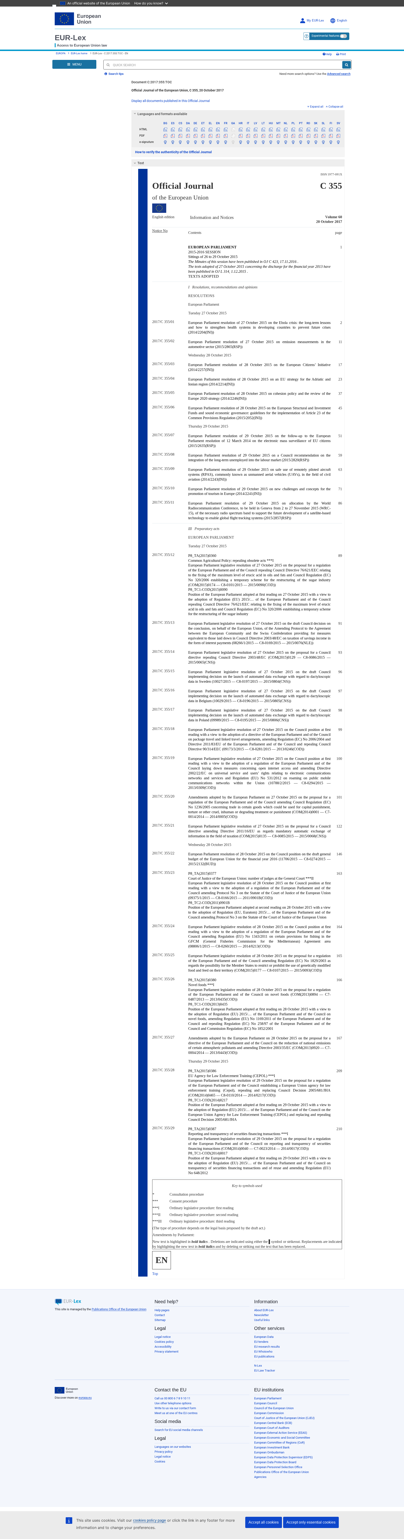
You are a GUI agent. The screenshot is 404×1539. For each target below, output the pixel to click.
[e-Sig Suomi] (331, 142)
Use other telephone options (173, 1403)
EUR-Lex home (79, 53)
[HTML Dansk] (187, 129)
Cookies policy (164, 1341)
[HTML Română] (308, 129)
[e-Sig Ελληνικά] (210, 142)
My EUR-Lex (315, 20)
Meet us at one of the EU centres (176, 1413)
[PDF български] (165, 136)
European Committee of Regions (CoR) (279, 1442)
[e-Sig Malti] (278, 142)
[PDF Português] (300, 136)
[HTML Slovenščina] (323, 129)
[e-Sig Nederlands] (285, 142)
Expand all (316, 106)
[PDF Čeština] (180, 136)
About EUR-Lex (264, 1310)
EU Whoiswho (263, 1351)
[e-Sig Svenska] (338, 142)
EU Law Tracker (264, 1370)
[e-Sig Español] (173, 142)
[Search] (346, 65)
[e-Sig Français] (225, 142)
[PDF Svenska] (338, 136)
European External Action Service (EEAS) (280, 1432)
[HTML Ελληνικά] (210, 129)
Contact (160, 1315)
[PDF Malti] (278, 136)
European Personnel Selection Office (278, 1467)
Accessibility (163, 1346)
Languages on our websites (173, 1446)
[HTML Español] (173, 129)
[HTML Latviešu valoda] (255, 129)
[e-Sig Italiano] (248, 142)
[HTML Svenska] (338, 129)
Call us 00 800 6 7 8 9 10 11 (172, 1398)
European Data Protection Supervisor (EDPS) (283, 1457)
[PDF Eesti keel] (202, 136)
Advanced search (338, 74)
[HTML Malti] (278, 129)
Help (329, 54)
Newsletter (261, 1315)
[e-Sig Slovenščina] (323, 142)
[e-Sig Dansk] (187, 142)
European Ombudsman (269, 1452)
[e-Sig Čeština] (180, 142)
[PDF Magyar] (270, 136)
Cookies (160, 1461)
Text (140, 163)
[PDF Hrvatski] (240, 136)
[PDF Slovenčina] (315, 136)
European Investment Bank (272, 1447)
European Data (264, 1337)
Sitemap (160, 1320)
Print (342, 54)
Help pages (162, 1310)
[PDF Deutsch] (195, 136)
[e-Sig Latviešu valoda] (255, 142)
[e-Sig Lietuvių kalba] (263, 142)
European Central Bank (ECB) (273, 1423)
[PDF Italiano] (248, 136)
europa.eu (85, 1397)
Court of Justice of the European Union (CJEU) (284, 1418)
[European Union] (66, 1390)
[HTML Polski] (293, 129)
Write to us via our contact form (175, 1408)
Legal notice (163, 1337)
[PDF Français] (225, 136)
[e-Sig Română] (308, 142)
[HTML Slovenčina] (315, 129)
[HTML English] (218, 129)
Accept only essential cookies (310, 1522)
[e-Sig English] (218, 142)
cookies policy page (149, 1520)
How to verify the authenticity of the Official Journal (173, 152)
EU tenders (261, 1341)
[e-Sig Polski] (293, 142)
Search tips (116, 74)
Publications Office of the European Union (119, 1309)
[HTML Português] (300, 129)
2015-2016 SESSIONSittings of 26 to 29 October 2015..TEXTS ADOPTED (259, 261)
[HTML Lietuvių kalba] (263, 129)
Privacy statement (166, 1351)
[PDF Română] (308, 136)
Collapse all (335, 106)
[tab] (238, 113)
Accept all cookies (264, 1522)
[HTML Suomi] (331, 129)
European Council (265, 1403)
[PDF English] (218, 136)
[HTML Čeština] (180, 129)
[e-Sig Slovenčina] (315, 142)
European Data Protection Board (275, 1462)
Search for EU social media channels (179, 1430)
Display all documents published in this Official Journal (170, 101)
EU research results (267, 1346)
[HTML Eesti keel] (202, 129)
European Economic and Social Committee (282, 1437)
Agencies (260, 1477)
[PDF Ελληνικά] (210, 136)
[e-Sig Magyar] (270, 142)
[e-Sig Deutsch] (195, 142)
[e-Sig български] (165, 142)
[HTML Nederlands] (285, 129)
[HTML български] (165, 129)
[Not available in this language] (233, 129)
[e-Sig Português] (300, 142)
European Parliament (267, 1398)
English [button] (342, 20)
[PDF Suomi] (331, 136)
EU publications (264, 1356)
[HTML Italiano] (248, 129)
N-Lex (258, 1365)
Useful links (262, 1320)
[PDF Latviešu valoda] (255, 136)
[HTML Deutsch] (195, 129)
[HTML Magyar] (270, 129)
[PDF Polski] (293, 136)
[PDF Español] (173, 136)
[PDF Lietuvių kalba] (263, 136)
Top (155, 1274)
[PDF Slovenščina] (323, 136)
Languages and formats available (162, 114)
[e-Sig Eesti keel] (202, 142)
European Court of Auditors (271, 1428)
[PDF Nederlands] (285, 136)
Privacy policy (164, 1451)
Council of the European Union (274, 1408)
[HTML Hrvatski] (240, 129)
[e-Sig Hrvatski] (240, 142)
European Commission (269, 1413)
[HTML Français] (225, 129)
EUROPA (60, 53)
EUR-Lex (70, 37)
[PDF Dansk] (187, 136)
